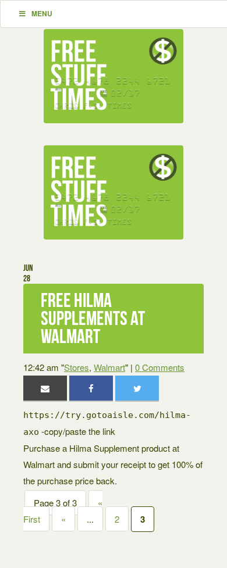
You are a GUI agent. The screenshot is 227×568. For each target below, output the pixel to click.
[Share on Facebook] (91, 388)
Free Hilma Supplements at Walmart (93, 318)
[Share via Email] (45, 388)
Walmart (109, 367)
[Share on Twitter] (137, 388)
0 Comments (160, 367)
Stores (76, 367)
